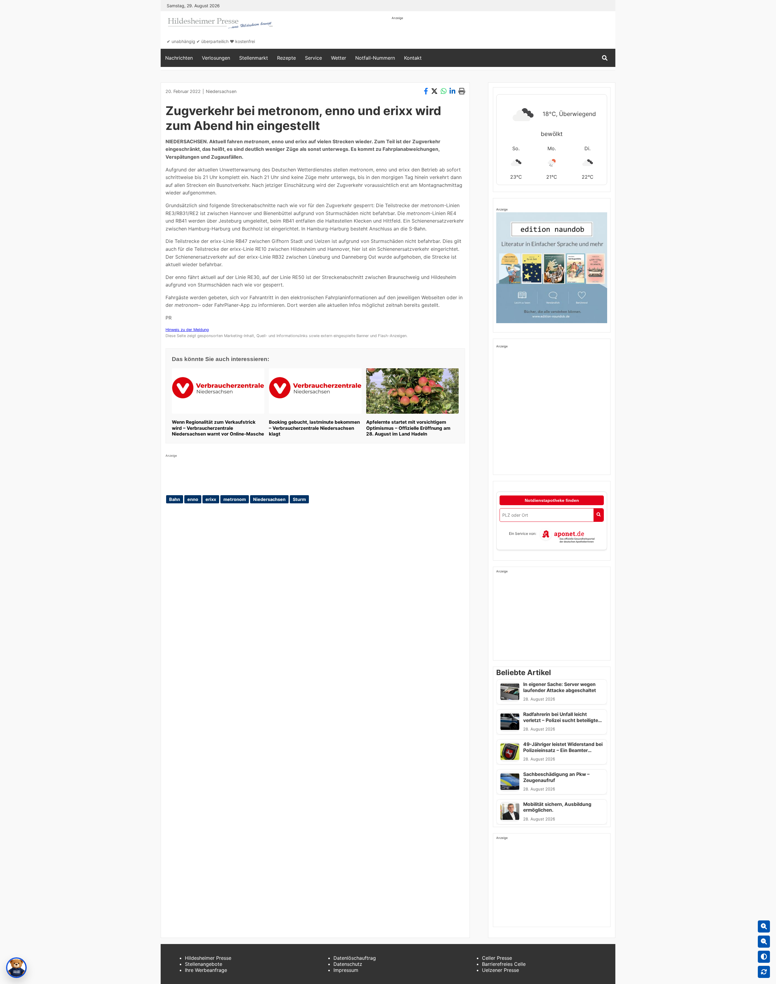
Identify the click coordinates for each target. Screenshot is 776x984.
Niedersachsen (221, 91)
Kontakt (413, 58)
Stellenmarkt (253, 58)
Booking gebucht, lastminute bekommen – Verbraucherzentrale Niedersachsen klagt (314, 428)
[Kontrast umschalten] (764, 957)
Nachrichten (179, 58)
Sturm (299, 499)
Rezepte (286, 58)
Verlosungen (216, 58)
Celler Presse (497, 958)
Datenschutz (347, 964)
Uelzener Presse (500, 970)
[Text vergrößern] (764, 926)
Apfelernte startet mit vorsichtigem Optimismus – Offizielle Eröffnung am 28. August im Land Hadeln (408, 428)
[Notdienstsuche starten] (599, 515)
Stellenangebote (203, 964)
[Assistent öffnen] (16, 967)
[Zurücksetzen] (764, 972)
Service (313, 58)
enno (192, 499)
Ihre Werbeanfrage (206, 970)
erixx (211, 499)
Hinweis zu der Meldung (187, 329)
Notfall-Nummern (375, 58)
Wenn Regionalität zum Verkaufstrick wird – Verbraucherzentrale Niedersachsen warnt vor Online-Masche (218, 428)
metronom (234, 499)
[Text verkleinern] (764, 942)
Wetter (338, 58)
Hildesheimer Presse (208, 958)
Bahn (174, 499)
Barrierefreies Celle (504, 964)
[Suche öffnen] (604, 58)
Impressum (345, 970)
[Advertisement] (502, 34)
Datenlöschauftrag (354, 958)
